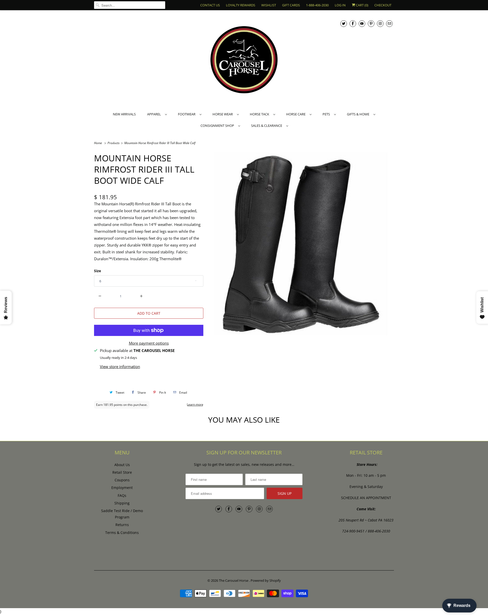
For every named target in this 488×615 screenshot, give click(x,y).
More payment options (149, 343)
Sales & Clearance (267, 125)
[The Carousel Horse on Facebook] (352, 23)
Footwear (187, 114)
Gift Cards (291, 5)
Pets (327, 114)
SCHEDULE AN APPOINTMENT (366, 497)
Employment (122, 487)
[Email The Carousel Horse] (389, 23)
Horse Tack (260, 114)
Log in (340, 5)
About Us (122, 464)
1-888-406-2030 (317, 5)
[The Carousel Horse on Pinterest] (371, 23)
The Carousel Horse (234, 580)
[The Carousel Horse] (244, 60)
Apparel (154, 114)
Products (114, 143)
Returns (122, 524)
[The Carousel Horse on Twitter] (343, 23)
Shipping (122, 503)
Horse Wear (223, 114)
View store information (120, 366)
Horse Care (296, 114)
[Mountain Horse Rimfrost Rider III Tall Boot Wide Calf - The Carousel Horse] (301, 243)
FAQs (122, 495)
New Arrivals (124, 114)
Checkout (382, 5)
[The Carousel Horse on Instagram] (380, 23)
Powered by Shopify (266, 580)
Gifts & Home (359, 114)
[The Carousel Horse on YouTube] (362, 23)
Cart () (361, 5)
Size (97, 270)
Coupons (122, 480)
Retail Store (122, 472)
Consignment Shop (218, 125)
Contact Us (210, 5)
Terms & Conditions (122, 532)
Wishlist (268, 5)
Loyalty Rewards (240, 5)
